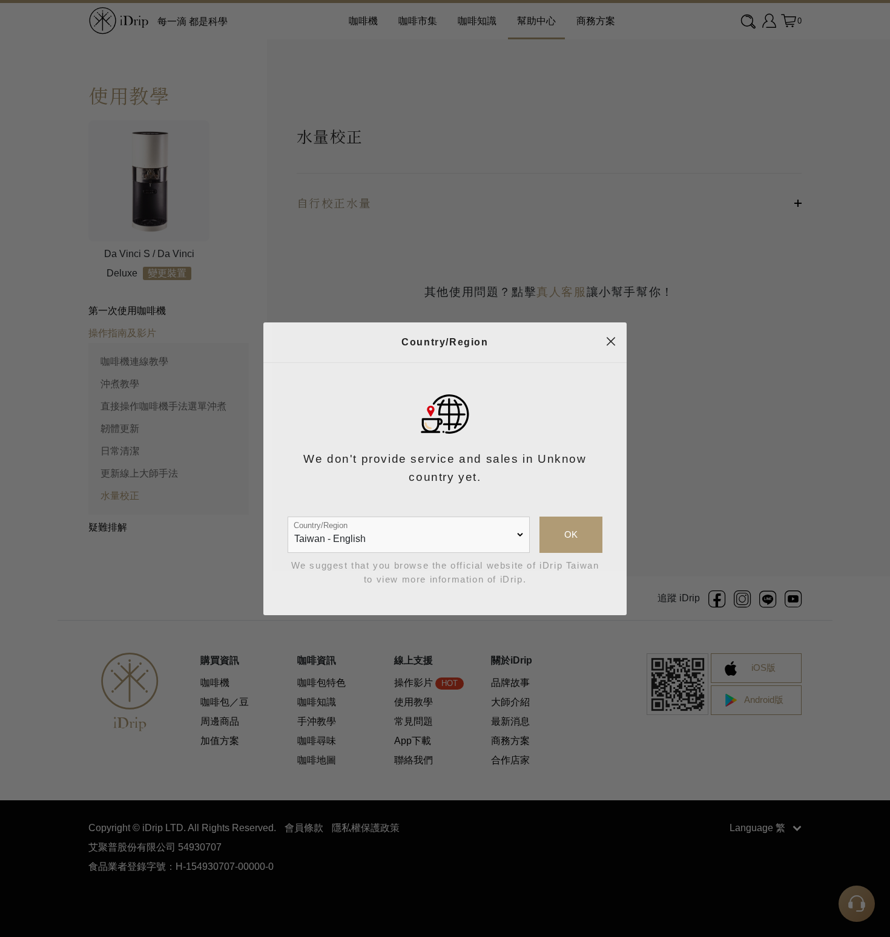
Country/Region (321, 525)
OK (571, 535)
